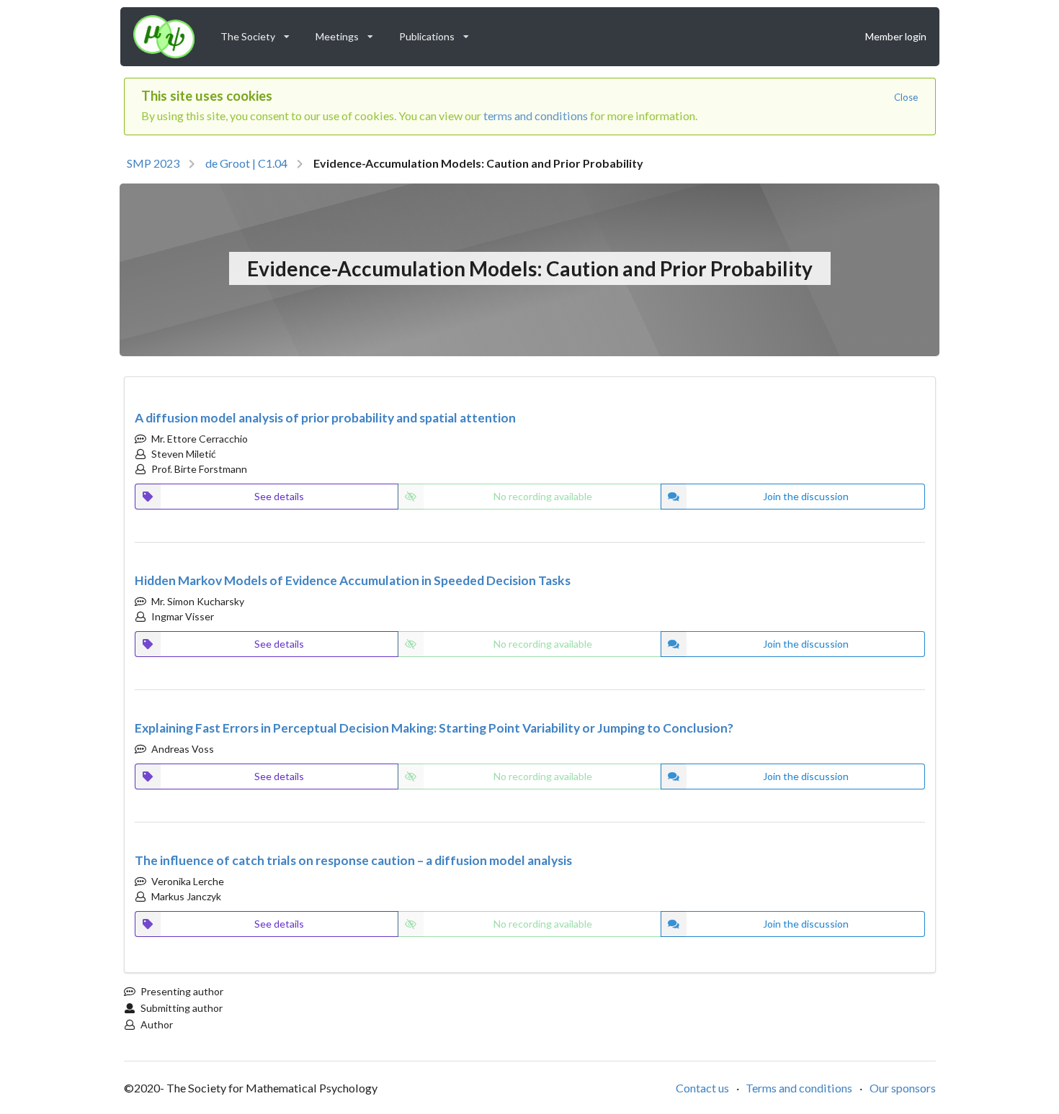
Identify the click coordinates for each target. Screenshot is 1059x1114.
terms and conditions (535, 115)
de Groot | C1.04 (246, 163)
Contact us (702, 1088)
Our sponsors (903, 1088)
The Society (259, 33)
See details (279, 496)
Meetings (349, 33)
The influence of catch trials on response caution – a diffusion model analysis (353, 860)
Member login (895, 36)
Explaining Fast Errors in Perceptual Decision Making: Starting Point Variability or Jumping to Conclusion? (434, 727)
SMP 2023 (153, 163)
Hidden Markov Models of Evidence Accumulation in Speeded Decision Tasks (353, 580)
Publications (438, 33)
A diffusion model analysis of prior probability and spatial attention (325, 417)
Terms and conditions (799, 1088)
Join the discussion (806, 496)
